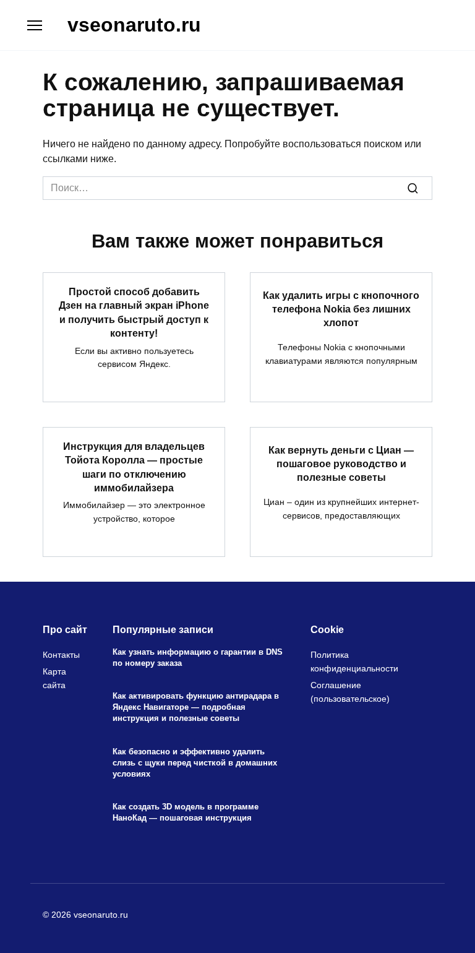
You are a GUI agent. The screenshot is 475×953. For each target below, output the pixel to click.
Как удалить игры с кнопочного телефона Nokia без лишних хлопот (341, 309)
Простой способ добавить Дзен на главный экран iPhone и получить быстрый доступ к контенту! (134, 313)
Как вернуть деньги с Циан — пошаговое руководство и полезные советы (341, 463)
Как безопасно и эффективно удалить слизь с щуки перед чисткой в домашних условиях (195, 762)
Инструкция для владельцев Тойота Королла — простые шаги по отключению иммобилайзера (134, 467)
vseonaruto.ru (134, 25)
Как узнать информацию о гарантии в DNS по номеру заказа (198, 657)
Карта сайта (54, 678)
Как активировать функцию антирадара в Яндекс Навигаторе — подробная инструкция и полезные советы (196, 707)
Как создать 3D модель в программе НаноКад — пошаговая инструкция (186, 813)
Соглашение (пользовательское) (350, 692)
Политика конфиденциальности (354, 661)
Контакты (61, 655)
